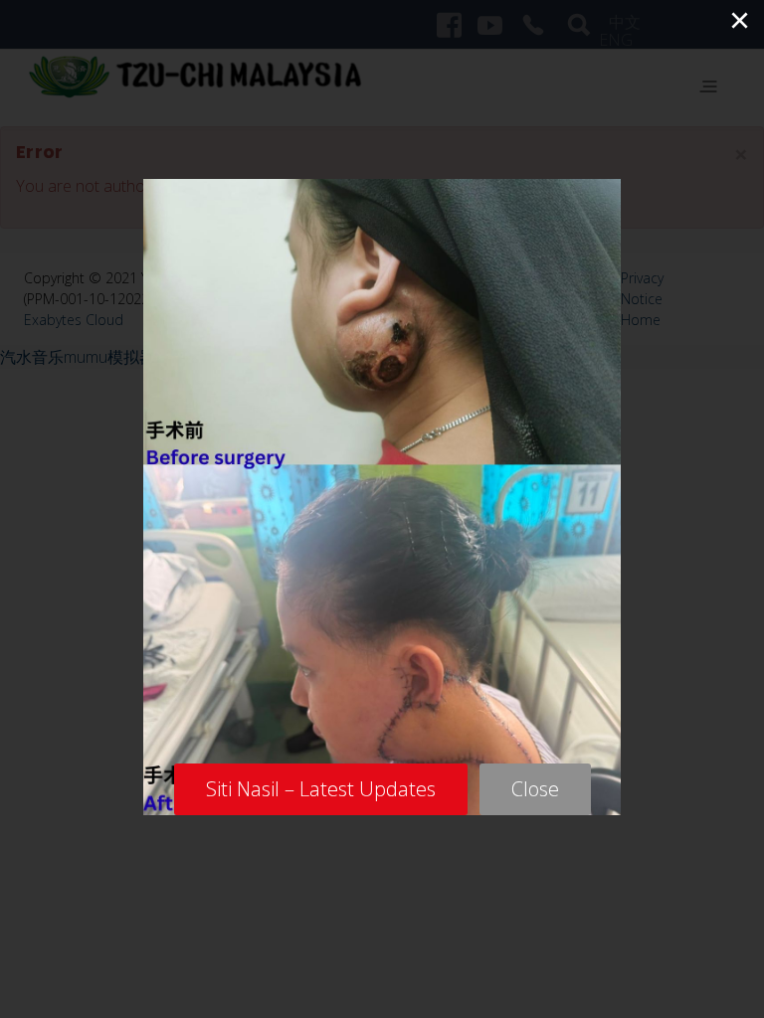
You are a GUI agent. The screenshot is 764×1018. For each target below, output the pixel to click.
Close (535, 788)
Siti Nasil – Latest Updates (321, 788)
